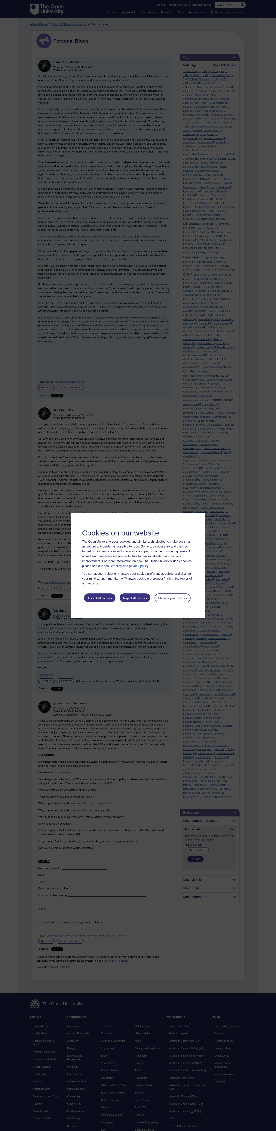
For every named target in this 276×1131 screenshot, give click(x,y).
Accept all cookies (100, 598)
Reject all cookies (135, 598)
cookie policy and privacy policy (126, 566)
